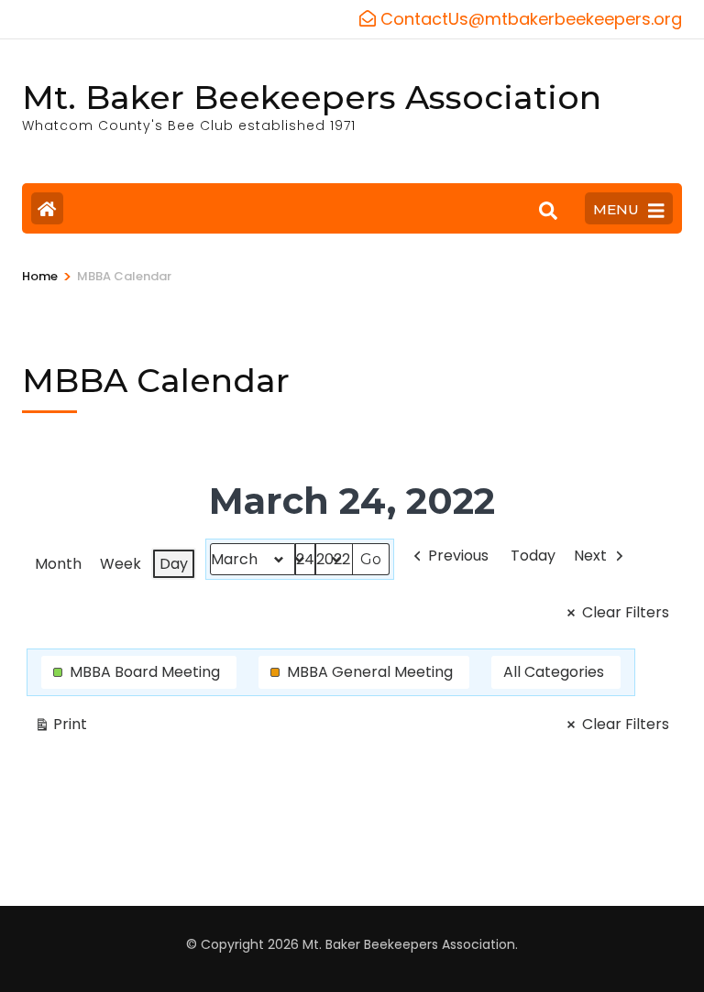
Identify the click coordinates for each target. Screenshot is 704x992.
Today (533, 555)
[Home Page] (47, 208)
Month (58, 563)
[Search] (548, 210)
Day (174, 563)
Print (60, 727)
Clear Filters (625, 612)
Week (120, 563)
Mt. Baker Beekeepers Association (311, 97)
